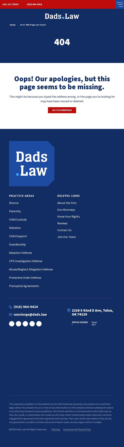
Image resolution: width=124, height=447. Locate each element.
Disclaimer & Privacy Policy (77, 429)
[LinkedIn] (25, 323)
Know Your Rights (68, 217)
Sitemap (55, 429)
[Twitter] (32, 323)
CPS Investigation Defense (25, 261)
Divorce (14, 203)
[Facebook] (11, 323)
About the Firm (67, 203)
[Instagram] (18, 323)
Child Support (18, 236)
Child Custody (18, 220)
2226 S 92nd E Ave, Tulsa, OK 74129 (92, 313)
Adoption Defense (20, 253)
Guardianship (17, 244)
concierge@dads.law (30, 315)
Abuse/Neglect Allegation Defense (31, 269)
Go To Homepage (62, 110)
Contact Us (64, 230)
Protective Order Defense (25, 278)
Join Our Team (66, 237)
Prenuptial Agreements (24, 286)
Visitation (15, 228)
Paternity (15, 211)
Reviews (62, 223)
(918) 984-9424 (34, 4)
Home (13, 24)
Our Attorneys (66, 210)
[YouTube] (39, 323)
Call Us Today (10, 4)
